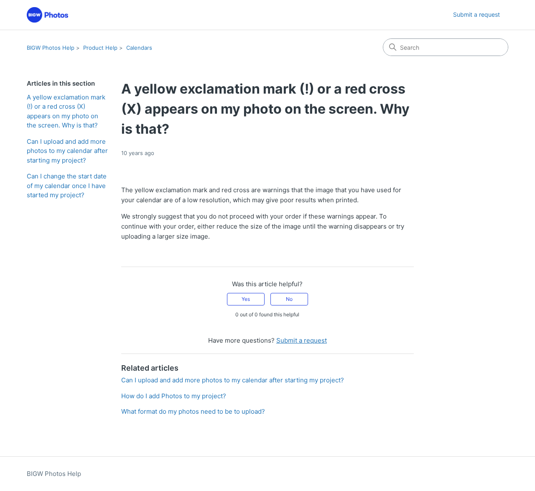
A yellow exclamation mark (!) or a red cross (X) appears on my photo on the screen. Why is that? (66, 111)
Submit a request (476, 14)
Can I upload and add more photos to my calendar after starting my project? (67, 150)
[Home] (47, 15)
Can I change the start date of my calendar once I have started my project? (67, 185)
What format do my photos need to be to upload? (193, 411)
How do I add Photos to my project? (173, 396)
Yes (246, 299)
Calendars (139, 47)
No (289, 299)
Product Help (100, 47)
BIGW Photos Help (50, 47)
